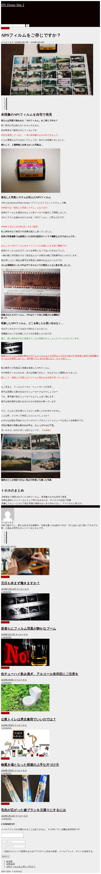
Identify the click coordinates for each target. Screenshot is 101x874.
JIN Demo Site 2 (12, 5)
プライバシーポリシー (16, 15)
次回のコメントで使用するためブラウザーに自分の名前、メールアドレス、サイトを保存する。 (49, 851)
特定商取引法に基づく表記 (19, 20)
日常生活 (5, 28)
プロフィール (12, 18)
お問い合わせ (12, 12)
